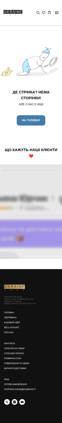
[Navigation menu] (57, 13)
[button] (38, 12)
